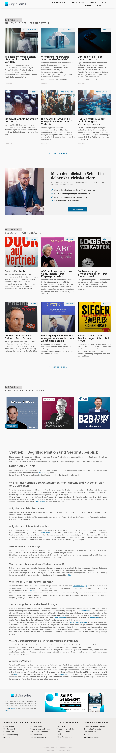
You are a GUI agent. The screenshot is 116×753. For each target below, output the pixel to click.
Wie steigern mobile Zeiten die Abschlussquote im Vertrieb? (20, 59)
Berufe (35, 722)
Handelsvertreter (46, 532)
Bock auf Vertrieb (15, 271)
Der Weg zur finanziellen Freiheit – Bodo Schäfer (18, 337)
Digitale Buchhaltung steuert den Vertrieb (21, 120)
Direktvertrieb (40, 502)
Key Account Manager (78, 622)
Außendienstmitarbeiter (84, 611)
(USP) (32, 590)
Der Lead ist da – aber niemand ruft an (90, 58)
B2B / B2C (42, 473)
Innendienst (94, 618)
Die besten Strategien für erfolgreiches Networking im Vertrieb (57, 121)
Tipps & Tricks (77, 2)
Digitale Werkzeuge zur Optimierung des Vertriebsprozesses (91, 121)
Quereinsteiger (58, 2)
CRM (69, 575)
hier (7, 710)
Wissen (93, 2)
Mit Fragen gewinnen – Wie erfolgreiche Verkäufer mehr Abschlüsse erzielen (57, 338)
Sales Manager (60, 618)
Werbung (12, 708)
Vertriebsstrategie (80, 586)
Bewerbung (18, 674)
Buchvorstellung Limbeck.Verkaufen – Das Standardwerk (92, 274)
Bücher (105, 2)
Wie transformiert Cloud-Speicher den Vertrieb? (56, 58)
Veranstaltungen (93, 6)
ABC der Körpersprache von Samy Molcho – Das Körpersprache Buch (57, 274)
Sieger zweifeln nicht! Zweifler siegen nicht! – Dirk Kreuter (94, 338)
